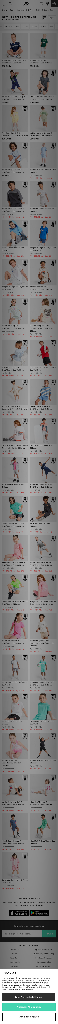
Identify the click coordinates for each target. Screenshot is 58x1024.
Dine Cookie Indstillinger (28, 997)
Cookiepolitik (27, 989)
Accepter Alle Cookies (29, 1007)
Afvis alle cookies (29, 1017)
